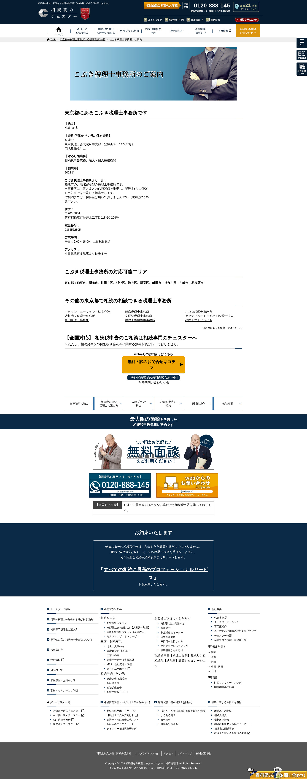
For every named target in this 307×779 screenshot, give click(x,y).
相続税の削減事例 (224, 728)
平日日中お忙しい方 (172, 641)
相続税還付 (113, 683)
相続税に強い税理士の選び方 (108, 403)
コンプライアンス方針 (147, 753)
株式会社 (64, 724)
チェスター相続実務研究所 (122, 728)
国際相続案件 (168, 637)
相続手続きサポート (118, 692)
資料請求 (166, 719)
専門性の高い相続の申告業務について (71, 639)
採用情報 (195, 19)
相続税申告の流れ (168, 403)
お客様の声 (56, 649)
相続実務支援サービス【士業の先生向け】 (127, 702)
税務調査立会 (114, 687)
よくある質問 (155, 19)
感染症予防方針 (248, 19)
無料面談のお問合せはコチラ (152, 364)
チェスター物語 (223, 635)
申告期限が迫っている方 (174, 645)
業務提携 (215, 19)
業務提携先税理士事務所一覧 (230, 640)
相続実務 (118, 724)
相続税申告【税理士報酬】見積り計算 (180, 655)
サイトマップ (184, 753)
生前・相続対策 (111, 641)
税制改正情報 (221, 719)
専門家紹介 (198, 403)
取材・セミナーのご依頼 (64, 690)
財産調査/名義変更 (117, 678)
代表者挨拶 (220, 617)
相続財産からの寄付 (172, 650)
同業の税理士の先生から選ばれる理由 (71, 619)
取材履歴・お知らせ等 (62, 680)
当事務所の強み (79, 403)
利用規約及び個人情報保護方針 (113, 753)
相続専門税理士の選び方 (64, 629)
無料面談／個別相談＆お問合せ (175, 702)
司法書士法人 (66, 715)
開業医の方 (113, 655)
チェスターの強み (60, 609)
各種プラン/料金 (139, 403)
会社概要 (227, 403)
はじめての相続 (223, 710)
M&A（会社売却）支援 (119, 664)
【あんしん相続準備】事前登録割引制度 (183, 710)
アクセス (168, 753)
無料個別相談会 (169, 724)
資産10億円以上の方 (118, 650)
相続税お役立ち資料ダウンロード (233, 724)
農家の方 (166, 627)
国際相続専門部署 (224, 687)
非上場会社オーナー (172, 632)
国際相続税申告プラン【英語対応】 (127, 632)
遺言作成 (117, 668)
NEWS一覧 (56, 670)
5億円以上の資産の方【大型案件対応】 (128, 627)
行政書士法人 (66, 710)
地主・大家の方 (115, 646)
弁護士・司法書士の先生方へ (123, 719)
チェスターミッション (226, 622)
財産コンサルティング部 (228, 682)
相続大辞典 (220, 715)
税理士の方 (175, 19)
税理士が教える (230, 733)
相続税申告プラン (117, 622)
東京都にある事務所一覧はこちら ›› (222, 327)
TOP (53, 39)
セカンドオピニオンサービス (123, 636)
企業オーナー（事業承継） (122, 659)
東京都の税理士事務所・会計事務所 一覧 (82, 39)
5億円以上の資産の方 (172, 623)
